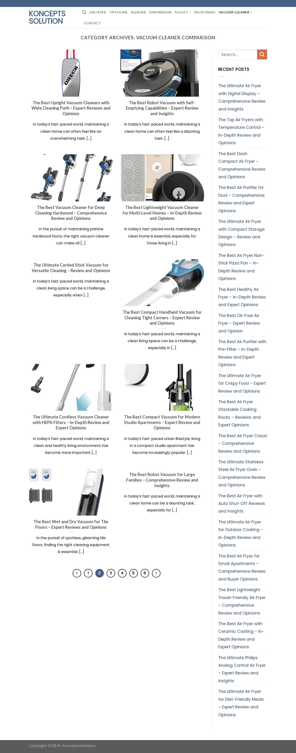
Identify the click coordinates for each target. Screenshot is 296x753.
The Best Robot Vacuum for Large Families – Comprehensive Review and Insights (162, 480)
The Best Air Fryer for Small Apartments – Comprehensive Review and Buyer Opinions (241, 567)
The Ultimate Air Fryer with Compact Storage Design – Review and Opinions (241, 233)
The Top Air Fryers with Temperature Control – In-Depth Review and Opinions (241, 131)
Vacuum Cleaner (234, 12)
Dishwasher (160, 12)
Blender (138, 12)
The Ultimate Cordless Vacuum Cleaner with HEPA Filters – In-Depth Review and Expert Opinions (71, 422)
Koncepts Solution (47, 17)
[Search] (84, 12)
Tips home (118, 12)
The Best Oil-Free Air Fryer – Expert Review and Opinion (239, 323)
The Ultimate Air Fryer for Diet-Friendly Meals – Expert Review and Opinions (241, 703)
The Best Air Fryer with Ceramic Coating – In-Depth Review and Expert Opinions (241, 635)
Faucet (181, 12)
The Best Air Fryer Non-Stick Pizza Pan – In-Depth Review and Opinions (241, 267)
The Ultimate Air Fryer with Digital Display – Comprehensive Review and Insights (241, 97)
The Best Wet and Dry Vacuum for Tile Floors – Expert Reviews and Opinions (71, 524)
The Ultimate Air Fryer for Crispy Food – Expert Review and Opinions (242, 383)
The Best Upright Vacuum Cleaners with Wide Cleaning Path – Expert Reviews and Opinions (71, 108)
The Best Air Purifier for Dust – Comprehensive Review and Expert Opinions (241, 199)
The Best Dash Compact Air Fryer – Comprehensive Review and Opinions (241, 165)
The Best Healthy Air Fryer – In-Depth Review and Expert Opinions (242, 297)
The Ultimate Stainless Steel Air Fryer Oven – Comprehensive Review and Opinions (241, 473)
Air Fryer (97, 12)
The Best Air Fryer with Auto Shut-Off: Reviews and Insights (241, 503)
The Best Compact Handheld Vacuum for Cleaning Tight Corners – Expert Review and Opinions (162, 318)
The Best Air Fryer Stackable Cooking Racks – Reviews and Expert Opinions (239, 413)
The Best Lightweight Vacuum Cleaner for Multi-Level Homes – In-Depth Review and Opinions (162, 213)
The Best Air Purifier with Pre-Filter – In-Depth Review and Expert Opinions (242, 353)
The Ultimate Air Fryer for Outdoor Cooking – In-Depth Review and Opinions (240, 533)
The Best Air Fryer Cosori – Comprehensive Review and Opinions (242, 443)
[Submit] (262, 54)
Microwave (205, 12)
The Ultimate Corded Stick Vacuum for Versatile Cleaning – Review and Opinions (71, 267)
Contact (92, 23)
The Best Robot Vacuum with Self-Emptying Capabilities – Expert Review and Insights (162, 108)
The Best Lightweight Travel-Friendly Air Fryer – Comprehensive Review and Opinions (241, 601)
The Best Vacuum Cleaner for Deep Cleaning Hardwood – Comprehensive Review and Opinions (71, 213)
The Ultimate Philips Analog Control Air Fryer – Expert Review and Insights (242, 669)
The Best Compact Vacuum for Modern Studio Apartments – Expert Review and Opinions (162, 422)
